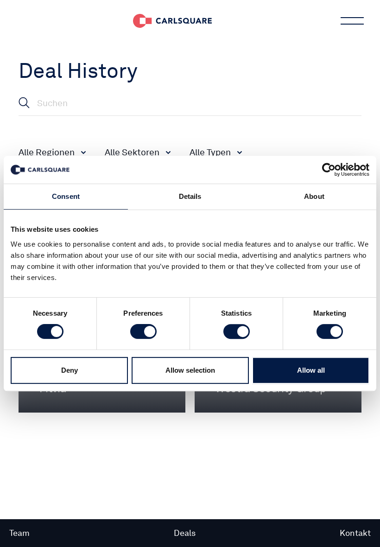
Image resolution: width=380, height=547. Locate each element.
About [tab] (314, 196)
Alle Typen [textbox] (210, 152)
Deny (69, 370)
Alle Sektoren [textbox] (132, 152)
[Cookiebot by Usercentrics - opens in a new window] (328, 170)
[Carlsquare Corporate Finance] (172, 20)
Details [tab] (190, 196)
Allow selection (190, 370)
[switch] (143, 331)
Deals (185, 533)
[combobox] (52, 152)
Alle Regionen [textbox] (47, 152)
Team (19, 533)
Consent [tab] (66, 196)
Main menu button (352, 21)
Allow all (311, 370)
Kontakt (355, 533)
